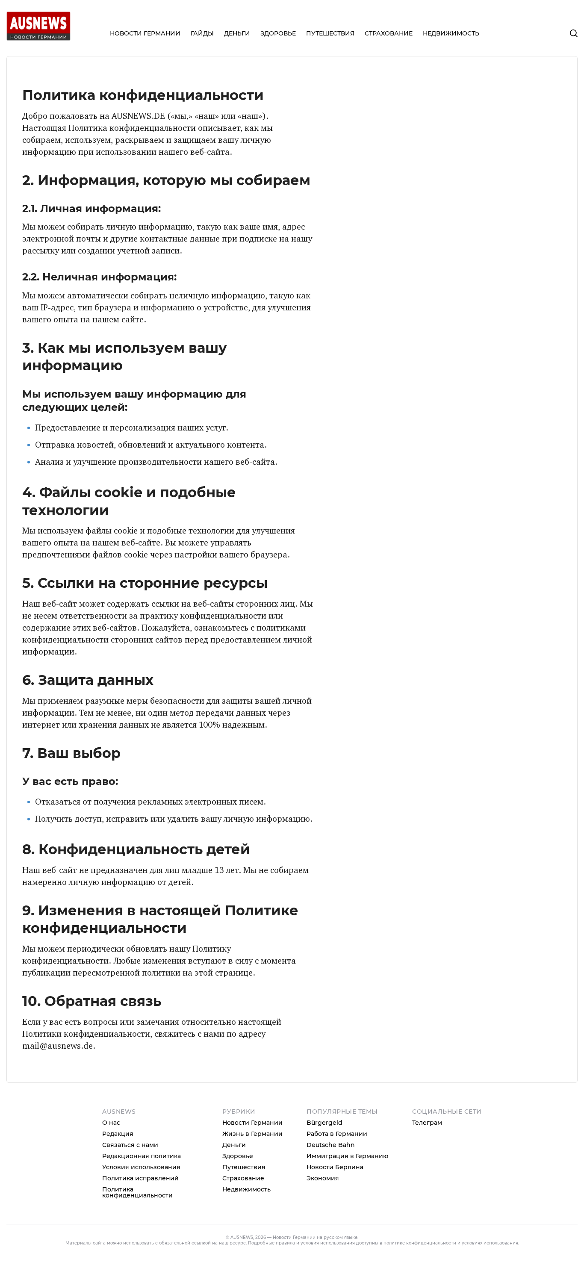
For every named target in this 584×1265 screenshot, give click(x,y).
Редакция (117, 1134)
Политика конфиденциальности (137, 1192)
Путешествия (243, 1167)
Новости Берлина (335, 1167)
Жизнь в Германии (252, 1134)
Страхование (243, 1178)
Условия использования (141, 1167)
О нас (111, 1122)
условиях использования (490, 1243)
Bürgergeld (324, 1122)
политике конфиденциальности (419, 1243)
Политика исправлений (140, 1178)
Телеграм (427, 1122)
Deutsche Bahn (331, 1145)
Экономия (323, 1178)
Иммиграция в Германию (347, 1156)
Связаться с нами (130, 1145)
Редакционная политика (141, 1156)
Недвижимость (246, 1189)
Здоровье (237, 1156)
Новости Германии (252, 1122)
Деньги (234, 1145)
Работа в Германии (337, 1134)
